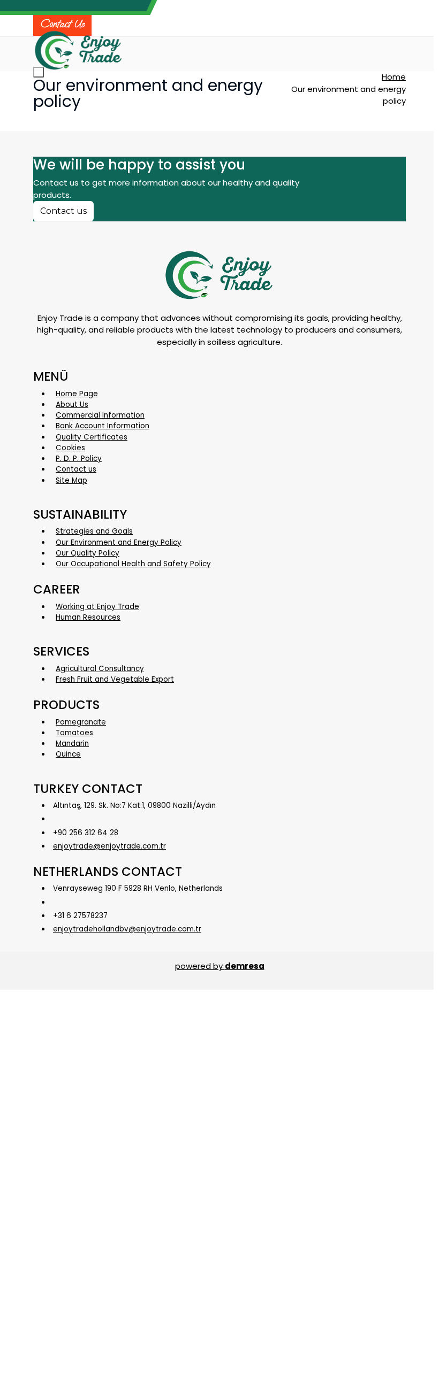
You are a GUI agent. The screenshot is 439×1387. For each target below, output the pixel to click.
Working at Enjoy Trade (97, 607)
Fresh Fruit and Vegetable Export (115, 679)
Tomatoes (74, 733)
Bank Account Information (102, 426)
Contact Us (62, 23)
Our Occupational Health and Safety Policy (133, 564)
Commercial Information (100, 415)
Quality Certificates (91, 437)
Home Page (77, 394)
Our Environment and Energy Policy (118, 542)
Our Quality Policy (87, 553)
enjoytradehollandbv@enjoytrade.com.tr (127, 929)
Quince (68, 754)
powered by (219, 966)
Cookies (70, 448)
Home (394, 76)
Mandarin (72, 743)
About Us (72, 404)
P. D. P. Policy (79, 458)
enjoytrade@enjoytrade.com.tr (109, 846)
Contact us (63, 211)
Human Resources (88, 617)
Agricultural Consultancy (100, 669)
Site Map (71, 480)
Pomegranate (81, 722)
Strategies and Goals (94, 531)
